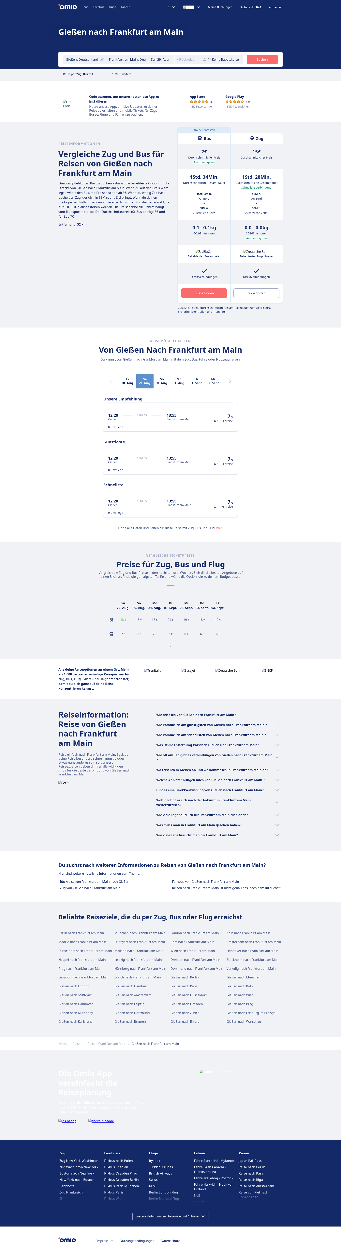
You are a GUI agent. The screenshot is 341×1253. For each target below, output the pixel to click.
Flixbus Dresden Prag (120, 1173)
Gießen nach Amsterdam (133, 995)
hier (219, 528)
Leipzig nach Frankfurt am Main (138, 959)
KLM (152, 1186)
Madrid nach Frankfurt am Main (82, 942)
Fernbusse (112, 1153)
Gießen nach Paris (184, 986)
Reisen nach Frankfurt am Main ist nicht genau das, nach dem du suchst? (226, 888)
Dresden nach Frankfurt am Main (195, 959)
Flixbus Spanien (116, 1167)
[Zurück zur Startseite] (70, 7)
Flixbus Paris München (121, 1186)
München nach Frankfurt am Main (140, 933)
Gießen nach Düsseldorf (188, 995)
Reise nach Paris (251, 1173)
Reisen (77, 1043)
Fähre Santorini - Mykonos (214, 1161)
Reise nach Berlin (252, 1167)
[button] (161, 59)
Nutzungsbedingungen (137, 1241)
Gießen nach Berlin (184, 977)
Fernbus (98, 7)
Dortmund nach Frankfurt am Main (196, 968)
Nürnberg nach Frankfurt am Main (140, 968)
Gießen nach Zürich (185, 1013)
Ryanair (155, 1161)
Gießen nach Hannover (75, 1004)
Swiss (153, 1179)
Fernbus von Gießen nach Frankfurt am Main (205, 881)
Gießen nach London (73, 986)
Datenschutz (170, 1241)
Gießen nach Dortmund (132, 1013)
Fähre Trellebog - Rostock (213, 1178)
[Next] (229, 381)
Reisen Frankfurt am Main (107, 1043)
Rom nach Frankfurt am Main (192, 942)
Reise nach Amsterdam (256, 1186)
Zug (86, 7)
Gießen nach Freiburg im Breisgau (252, 1013)
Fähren (125, 7)
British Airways (160, 1173)
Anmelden (276, 7)
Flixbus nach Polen (118, 1161)
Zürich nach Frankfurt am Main (137, 977)
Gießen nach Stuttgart (75, 995)
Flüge (112, 7)
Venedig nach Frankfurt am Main (251, 968)
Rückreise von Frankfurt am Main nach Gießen (94, 881)
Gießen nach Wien (240, 995)
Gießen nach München (243, 977)
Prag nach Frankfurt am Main (80, 968)
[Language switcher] (191, 7)
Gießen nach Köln (240, 986)
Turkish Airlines (161, 1167)
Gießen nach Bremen (130, 1021)
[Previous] (110, 605)
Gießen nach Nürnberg (75, 1013)
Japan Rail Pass (250, 1161)
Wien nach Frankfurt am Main (192, 951)
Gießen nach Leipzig (129, 1004)
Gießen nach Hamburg (131, 986)
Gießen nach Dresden (186, 1004)
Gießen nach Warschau (244, 1021)
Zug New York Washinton (78, 1161)
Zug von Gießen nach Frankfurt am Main (90, 888)
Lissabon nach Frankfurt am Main (83, 977)
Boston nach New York (76, 1173)
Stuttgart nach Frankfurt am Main (139, 942)
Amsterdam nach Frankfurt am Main (254, 942)
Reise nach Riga (251, 1179)
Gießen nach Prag (240, 1004)
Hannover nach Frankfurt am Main (252, 951)
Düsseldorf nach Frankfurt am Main (85, 951)
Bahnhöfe (66, 1186)
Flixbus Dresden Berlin (121, 1179)
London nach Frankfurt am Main (194, 933)
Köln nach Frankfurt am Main (248, 933)
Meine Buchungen (220, 7)
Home (62, 1043)
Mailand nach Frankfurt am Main (138, 951)
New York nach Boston (76, 1179)
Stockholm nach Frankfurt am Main (253, 959)
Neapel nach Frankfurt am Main (82, 959)
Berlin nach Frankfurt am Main (81, 933)
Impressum (104, 1241)
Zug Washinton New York (78, 1167)
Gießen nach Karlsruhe (75, 1021)
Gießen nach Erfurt (184, 1021)
